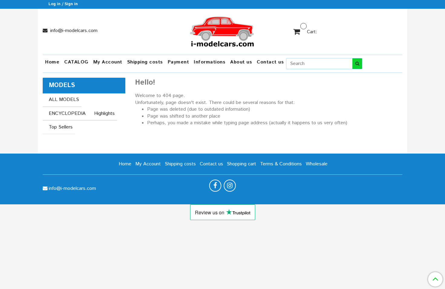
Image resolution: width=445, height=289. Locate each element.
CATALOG (76, 62)
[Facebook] (215, 186)
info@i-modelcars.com (73, 30)
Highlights (104, 113)
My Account (107, 62)
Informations (209, 62)
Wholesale (317, 164)
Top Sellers (61, 127)
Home (52, 62)
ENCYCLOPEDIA (67, 113)
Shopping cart (241, 164)
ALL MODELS (64, 99)
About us (241, 62)
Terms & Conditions (281, 164)
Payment (178, 62)
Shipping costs (145, 62)
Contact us (270, 62)
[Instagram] (230, 186)
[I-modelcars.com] (222, 30)
